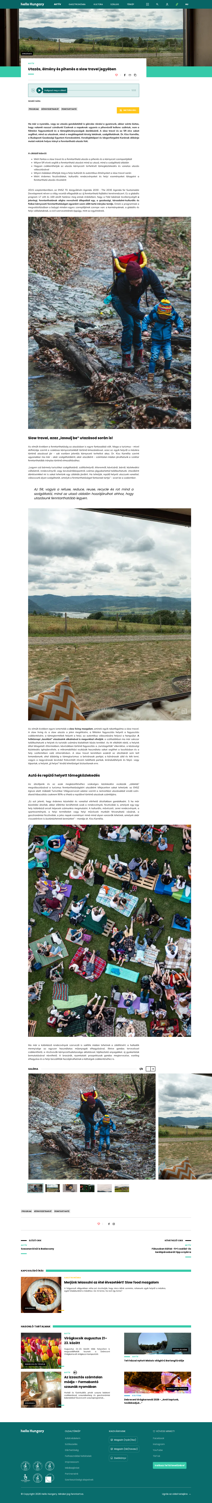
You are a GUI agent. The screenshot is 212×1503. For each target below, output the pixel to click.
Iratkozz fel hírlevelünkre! (170, 1465)
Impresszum (72, 1462)
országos (27, 54)
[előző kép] (148, 1068)
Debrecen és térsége (35, 1364)
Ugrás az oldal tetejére (175, 1494)
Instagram (159, 1444)
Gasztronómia (72, 1278)
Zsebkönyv (120, 1458)
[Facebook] (125, 75)
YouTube (158, 1450)
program (34, 109)
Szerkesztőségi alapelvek (79, 1479)
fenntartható (69, 109)
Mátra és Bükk (180, 1350)
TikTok (156, 1456)
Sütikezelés (71, 1444)
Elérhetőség (72, 1450)
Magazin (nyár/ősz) (125, 1440)
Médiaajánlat (72, 1468)
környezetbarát (50, 109)
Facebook (158, 1438)
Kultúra (136, 1395)
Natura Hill (129, 110)
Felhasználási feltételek (78, 1456)
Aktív (31, 63)
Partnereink (71, 1473)
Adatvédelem (72, 1438)
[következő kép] (152, 1068)
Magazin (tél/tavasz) (126, 1449)
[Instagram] (114, 1224)
